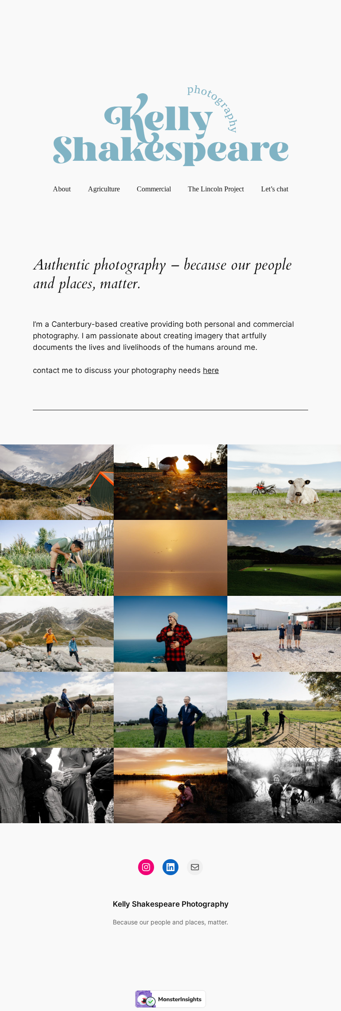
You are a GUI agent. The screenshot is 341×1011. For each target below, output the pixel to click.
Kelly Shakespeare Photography (171, 904)
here (211, 370)
